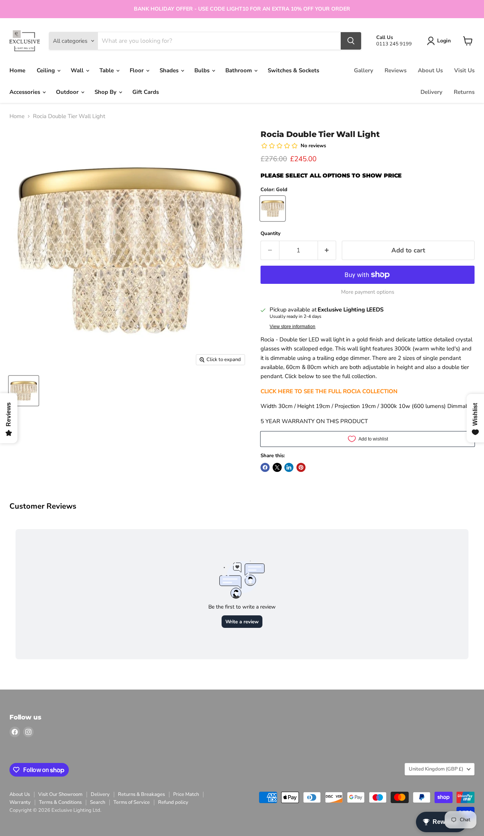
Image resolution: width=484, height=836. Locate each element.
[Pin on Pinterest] (301, 467)
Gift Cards (145, 92)
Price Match (186, 794)
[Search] (351, 41)
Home (17, 70)
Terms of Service (131, 802)
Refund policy (173, 802)
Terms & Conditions (60, 802)
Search (97, 802)
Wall (78, 70)
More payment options (367, 292)
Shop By (106, 92)
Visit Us (464, 70)
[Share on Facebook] (265, 467)
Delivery (431, 92)
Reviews (395, 70)
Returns (464, 92)
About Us (430, 70)
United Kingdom (436, 769)
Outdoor (68, 92)
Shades (170, 70)
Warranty (20, 802)
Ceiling (46, 70)
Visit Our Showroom (60, 794)
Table (107, 70)
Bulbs (202, 70)
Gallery (363, 70)
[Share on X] (277, 467)
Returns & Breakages (141, 794)
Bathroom (239, 70)
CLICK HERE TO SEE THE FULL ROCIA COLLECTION (329, 391)
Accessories (25, 92)
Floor (137, 70)
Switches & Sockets (293, 70)
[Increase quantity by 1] (327, 250)
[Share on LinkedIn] (288, 467)
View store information (292, 326)
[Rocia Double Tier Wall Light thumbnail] (24, 391)
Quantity (271, 234)
